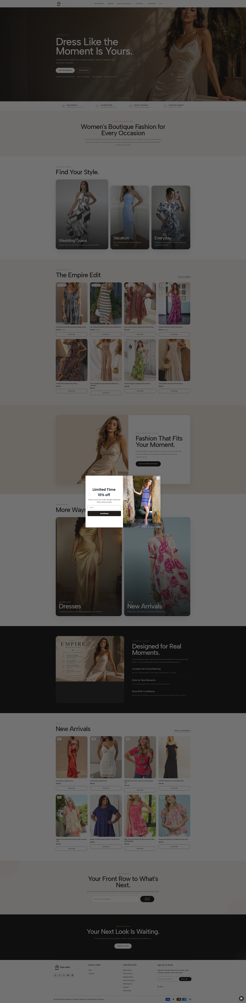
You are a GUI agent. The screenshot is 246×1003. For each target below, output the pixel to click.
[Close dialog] (158, 478)
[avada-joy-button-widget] (241, 998)
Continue (104, 513)
